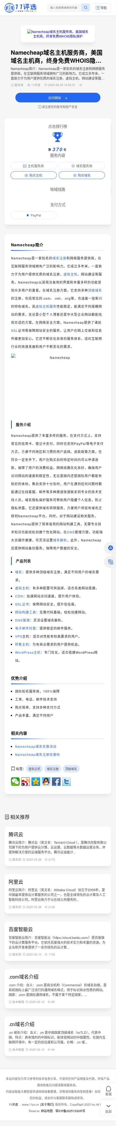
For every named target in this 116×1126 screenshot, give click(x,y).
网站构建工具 (25, 612)
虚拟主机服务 (46, 306)
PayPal (36, 215)
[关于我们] (47, 1104)
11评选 (13, 1104)
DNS (71, 532)
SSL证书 (22, 604)
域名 (18, 572)
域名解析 (60, 540)
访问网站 (55, 97)
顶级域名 (95, 290)
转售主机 (22, 644)
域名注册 (59, 258)
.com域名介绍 (23, 976)
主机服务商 (36, 165)
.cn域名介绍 (21, 1023)
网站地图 (47, 1111)
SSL (14, 330)
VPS (18, 636)
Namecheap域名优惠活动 (36, 746)
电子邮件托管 (25, 628)
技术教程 (18, 1002)
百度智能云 (21, 929)
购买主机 (35, 175)
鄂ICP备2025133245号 (70, 1111)
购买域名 (84, 175)
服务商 (19, 85)
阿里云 (16, 881)
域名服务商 (84, 165)
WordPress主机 (28, 652)
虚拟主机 (71, 274)
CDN (19, 596)
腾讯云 (16, 834)
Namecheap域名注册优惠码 (37, 754)
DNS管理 (22, 620)
